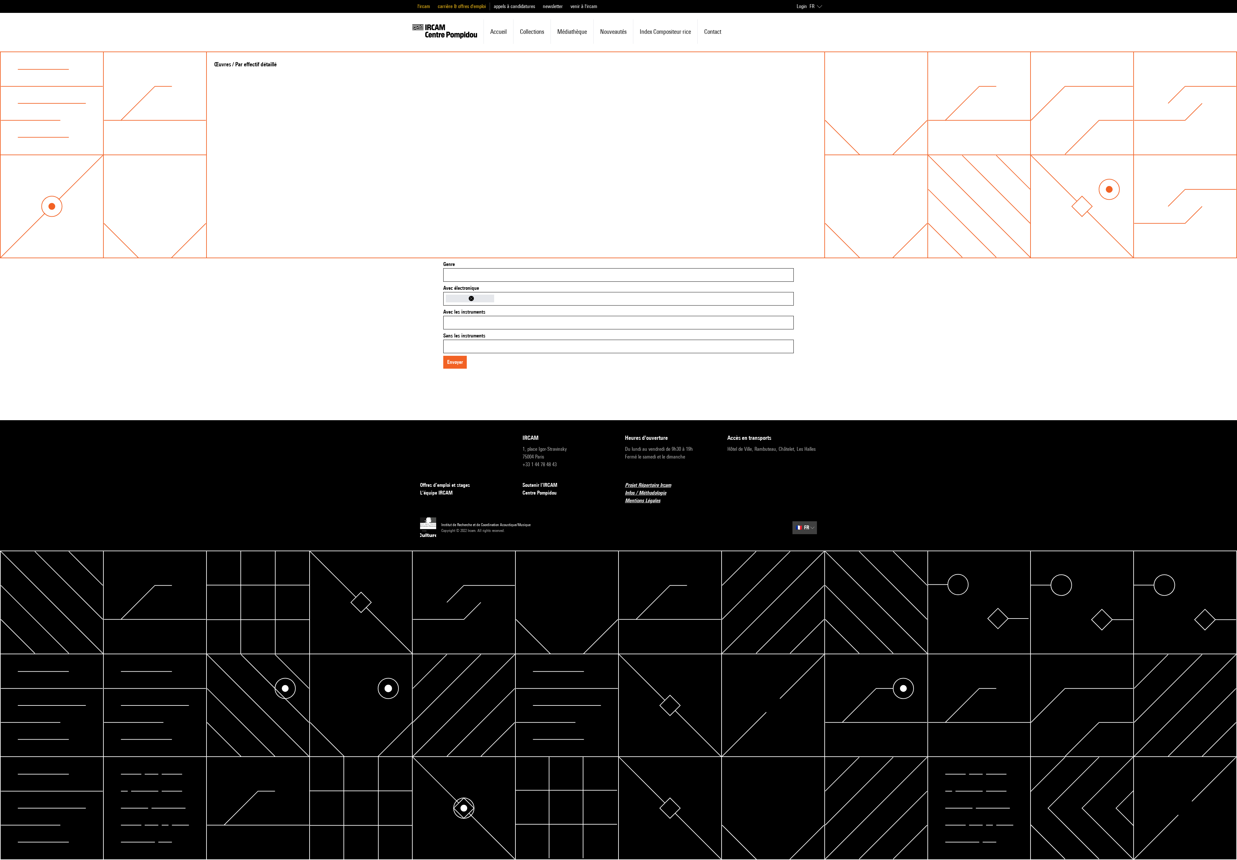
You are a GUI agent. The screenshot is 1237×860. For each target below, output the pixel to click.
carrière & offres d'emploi (462, 6)
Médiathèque (572, 31)
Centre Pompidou (540, 493)
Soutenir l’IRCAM (540, 485)
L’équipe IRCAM (436, 493)
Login (802, 6)
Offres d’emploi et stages (445, 485)
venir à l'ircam (584, 6)
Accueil (498, 31)
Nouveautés (613, 31)
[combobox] (618, 275)
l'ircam (423, 6)
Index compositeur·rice (665, 31)
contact (712, 31)
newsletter (553, 6)
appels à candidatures (514, 6)
